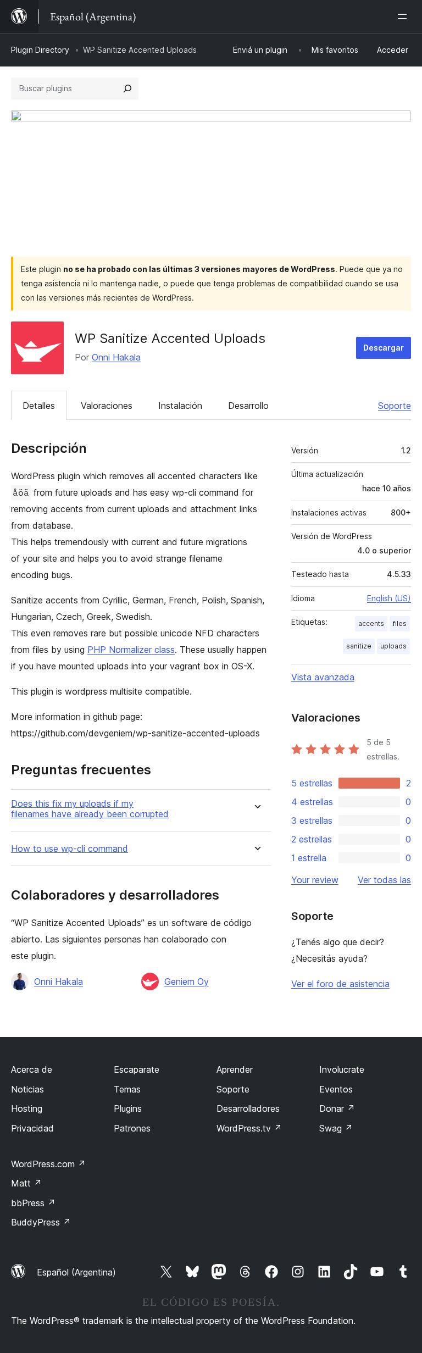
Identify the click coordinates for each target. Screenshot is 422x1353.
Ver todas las (384, 879)
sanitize (358, 646)
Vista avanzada (322, 677)
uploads (393, 646)
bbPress (33, 1202)
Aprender (234, 1069)
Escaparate (136, 1069)
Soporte (394, 405)
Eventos (336, 1089)
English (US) (389, 598)
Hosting (26, 1108)
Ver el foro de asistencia (340, 983)
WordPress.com (48, 1163)
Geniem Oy (186, 981)
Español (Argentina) (76, 1272)
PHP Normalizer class (131, 649)
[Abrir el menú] (404, 16)
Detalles (39, 405)
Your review (314, 879)
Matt (26, 1183)
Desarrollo (248, 405)
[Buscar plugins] (127, 88)
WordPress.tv (249, 1128)
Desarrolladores (248, 1108)
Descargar (383, 347)
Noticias (27, 1089)
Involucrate (341, 1069)
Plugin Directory (40, 49)
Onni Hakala (116, 357)
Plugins (128, 1108)
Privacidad (32, 1128)
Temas (127, 1089)
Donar (337, 1108)
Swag (336, 1128)
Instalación (180, 405)
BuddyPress (41, 1222)
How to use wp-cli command (69, 849)
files (400, 623)
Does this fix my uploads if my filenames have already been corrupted (90, 809)
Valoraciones (106, 405)
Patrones (132, 1128)
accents (371, 623)
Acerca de (31, 1069)
